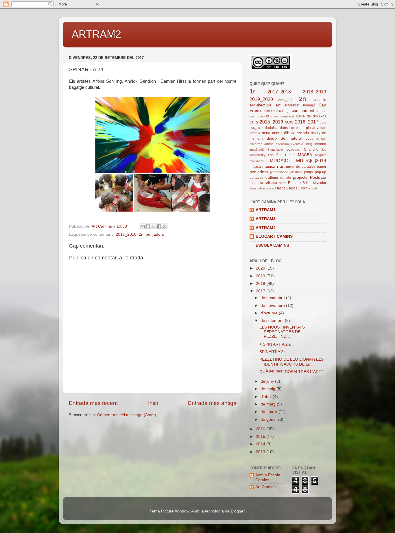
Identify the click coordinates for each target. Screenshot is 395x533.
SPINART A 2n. (273, 352)
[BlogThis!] (148, 226)
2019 (261, 276)
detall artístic (272, 133)
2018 (261, 283)
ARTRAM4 (266, 228)
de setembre (273, 320)
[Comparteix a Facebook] (159, 226)
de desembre (273, 298)
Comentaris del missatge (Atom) (126, 415)
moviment (256, 161)
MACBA (305, 155)
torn (304, 188)
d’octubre (270, 313)
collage (285, 111)
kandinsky (257, 155)
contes (321, 111)
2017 (261, 291)
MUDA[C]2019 (311, 160)
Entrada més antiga (212, 403)
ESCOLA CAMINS (272, 245)
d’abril (267, 396)
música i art (273, 166)
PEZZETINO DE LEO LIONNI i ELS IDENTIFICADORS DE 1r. (291, 361)
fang (308, 144)
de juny (268, 381)
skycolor (319, 183)
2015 (261, 436)
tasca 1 (271, 188)
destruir (255, 133)
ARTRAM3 (266, 219)
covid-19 (263, 116)
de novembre (273, 305)
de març (269, 404)
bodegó (309, 105)
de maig (268, 389)
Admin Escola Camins (267, 477)
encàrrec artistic (262, 144)
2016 (261, 429)
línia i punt (285, 155)
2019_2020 (261, 99)
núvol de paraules (300, 167)
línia (271, 155)
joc (324, 149)
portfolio (285, 177)
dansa (285, 128)
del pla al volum (313, 128)
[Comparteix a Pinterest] (164, 226)
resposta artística (263, 183)
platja (308, 172)
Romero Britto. (299, 183)
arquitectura (261, 105)
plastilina (296, 172)
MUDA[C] (279, 160)
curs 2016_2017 (301, 121)
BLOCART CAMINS (274, 236)
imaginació (257, 149)
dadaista (271, 128)
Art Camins (265, 487)
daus (294, 128)
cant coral (271, 110)
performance (279, 172)
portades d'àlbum (264, 178)
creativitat (287, 116)
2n (141, 234)
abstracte (319, 100)
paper (321, 167)
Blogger (238, 511)
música (255, 167)
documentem (316, 139)
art (278, 105)
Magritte (320, 155)
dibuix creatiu (296, 133)
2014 (261, 444)
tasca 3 (294, 188)
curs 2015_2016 (266, 121)
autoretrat (291, 105)
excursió (297, 144)
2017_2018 (126, 234)
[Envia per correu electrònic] (142, 226)
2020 (261, 268)
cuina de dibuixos (311, 116)
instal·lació (275, 149)
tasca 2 (282, 188)
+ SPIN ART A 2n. (275, 344)
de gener (269, 419)
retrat (282, 183)
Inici (153, 403)
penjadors (155, 234)
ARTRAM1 (266, 210)
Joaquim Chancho (302, 149)
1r (252, 91)
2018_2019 (314, 91)
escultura (282, 144)
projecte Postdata (309, 177)
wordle (313, 188)
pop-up (320, 172)
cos (252, 116)
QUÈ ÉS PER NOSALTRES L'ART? (291, 372)
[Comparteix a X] (153, 226)
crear (274, 116)
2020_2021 (286, 100)
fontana (320, 144)
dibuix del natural (284, 138)
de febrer (269, 412)
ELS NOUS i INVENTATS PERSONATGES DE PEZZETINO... (282, 332)
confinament (303, 110)
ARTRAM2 (96, 34)
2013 (261, 452)
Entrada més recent (93, 403)
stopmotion (257, 188)
